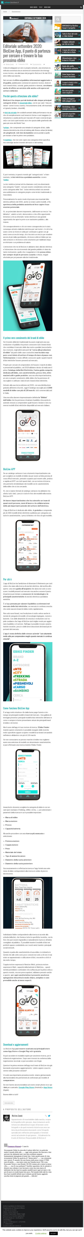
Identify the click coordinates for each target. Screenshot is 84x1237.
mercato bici (9, 1103)
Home (5, 11)
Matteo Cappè (10, 64)
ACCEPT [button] (53, 1233)
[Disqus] (27, 1170)
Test (40, 7)
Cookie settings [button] (40, 1233)
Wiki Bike (47, 7)
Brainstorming (37, 64)
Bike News (33, 7)
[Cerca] (81, 7)
